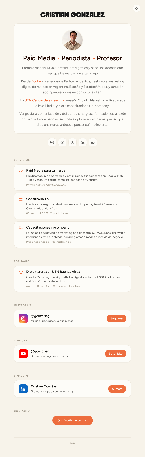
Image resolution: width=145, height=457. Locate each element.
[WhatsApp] (93, 142)
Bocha (36, 81)
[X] (72, 142)
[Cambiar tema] (136, 8)
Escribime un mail (75, 420)
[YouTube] (62, 142)
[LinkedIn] (83, 142)
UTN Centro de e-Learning (45, 100)
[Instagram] (52, 142)
